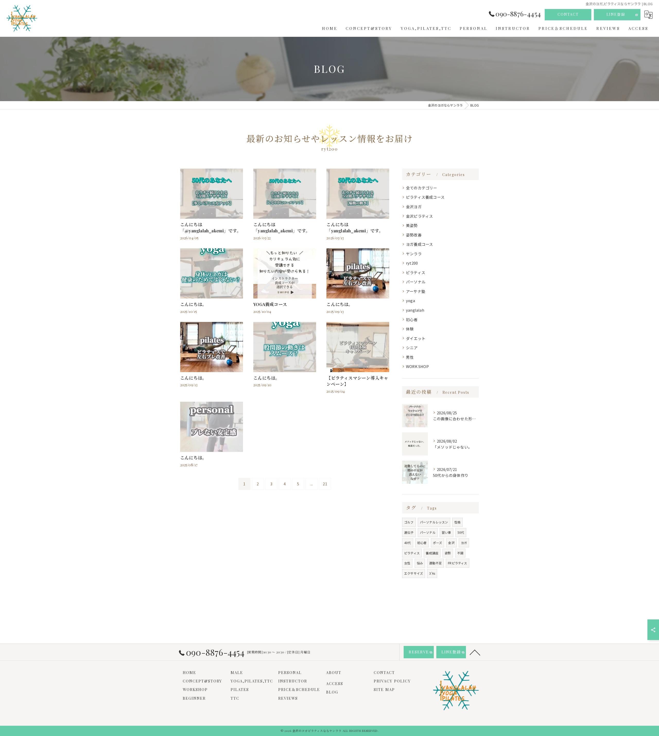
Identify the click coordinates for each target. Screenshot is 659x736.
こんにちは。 (193, 304)
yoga (410, 300)
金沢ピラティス (419, 216)
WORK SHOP (417, 366)
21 (325, 483)
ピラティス (415, 272)
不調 (460, 553)
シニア (412, 347)
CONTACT (568, 14)
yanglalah (415, 310)
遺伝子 (409, 532)
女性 (407, 563)
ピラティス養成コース (425, 197)
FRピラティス (457, 563)
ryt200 (412, 263)
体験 (410, 328)
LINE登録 (615, 14)
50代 (460, 532)
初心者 (412, 319)
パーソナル (416, 281)
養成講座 (432, 553)
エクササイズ (413, 573)
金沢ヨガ (414, 206)
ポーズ (437, 542)
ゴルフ (409, 522)
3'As (432, 573)
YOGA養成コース (270, 304)
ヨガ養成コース (419, 244)
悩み (420, 563)
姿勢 (448, 553)
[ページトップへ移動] (475, 652)
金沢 (451, 542)
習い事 (446, 532)
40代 (407, 542)
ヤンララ (414, 253)
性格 (457, 522)
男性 (410, 357)
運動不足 (435, 563)
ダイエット (416, 338)
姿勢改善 (414, 235)
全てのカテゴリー (421, 187)
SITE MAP (384, 689)
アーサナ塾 (415, 291)
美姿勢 (412, 225)
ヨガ (464, 542)
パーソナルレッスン (434, 522)
